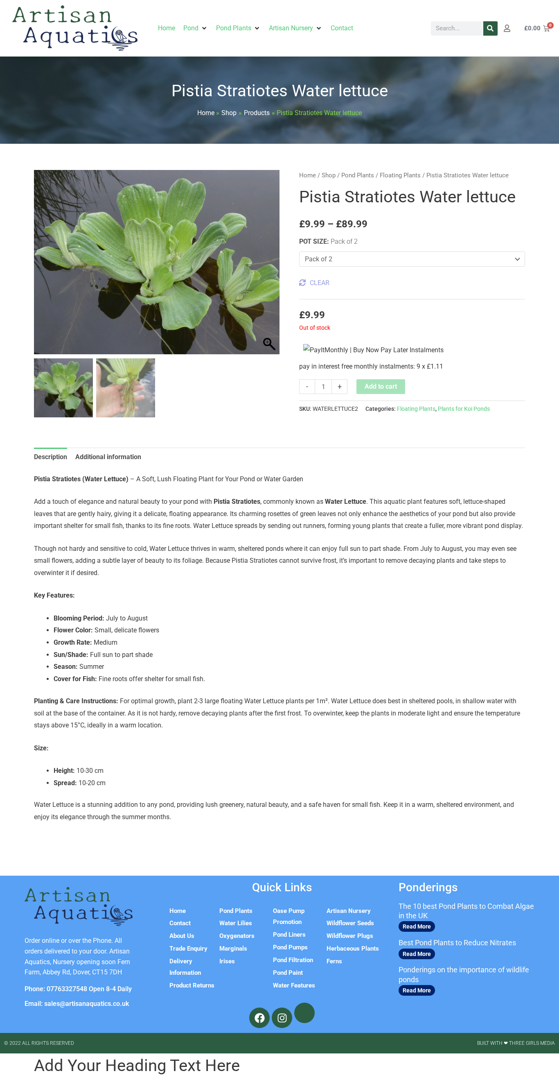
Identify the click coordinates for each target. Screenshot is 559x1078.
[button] (195, 28)
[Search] (490, 28)
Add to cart (381, 386)
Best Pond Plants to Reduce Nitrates (457, 942)
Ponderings (428, 887)
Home (307, 175)
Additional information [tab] (108, 457)
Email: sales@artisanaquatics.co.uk (77, 1004)
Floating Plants (400, 175)
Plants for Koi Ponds (464, 408)
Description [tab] (50, 457)
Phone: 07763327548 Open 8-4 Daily (78, 989)
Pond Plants (357, 175)
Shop (329, 175)
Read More (417, 926)
